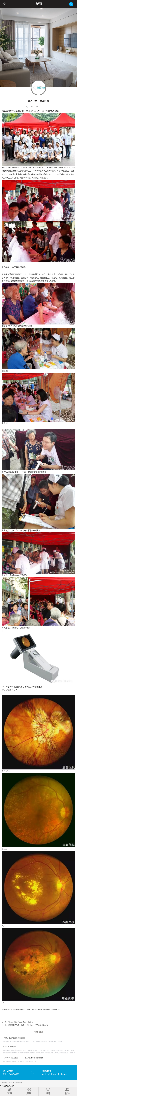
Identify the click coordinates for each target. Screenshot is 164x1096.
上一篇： (17, 1022)
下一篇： (25, 1025)
